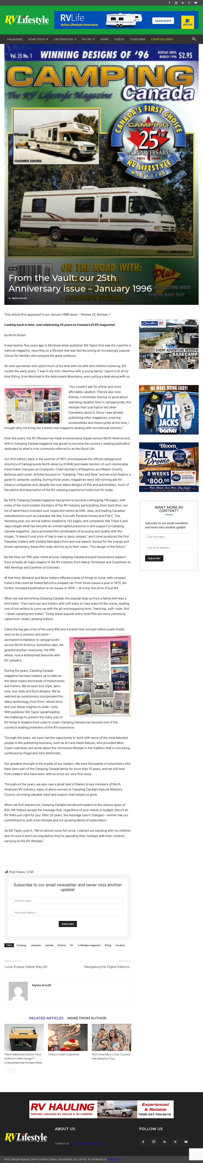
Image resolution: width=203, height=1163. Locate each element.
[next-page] (13, 1070)
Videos (119, 39)
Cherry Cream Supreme (63, 1054)
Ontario (62, 945)
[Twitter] (189, 3)
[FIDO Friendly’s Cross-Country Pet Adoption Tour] (111, 1037)
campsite (36, 945)
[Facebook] (169, 3)
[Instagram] (176, 3)
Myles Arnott (19, 298)
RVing (108, 945)
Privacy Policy (114, 1159)
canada (49, 945)
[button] (194, 39)
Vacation (120, 945)
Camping (21, 945)
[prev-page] (6, 1070)
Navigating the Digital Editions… (107, 967)
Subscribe (138, 39)
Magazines (15, 39)
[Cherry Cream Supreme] (67, 1037)
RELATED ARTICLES (46, 1018)
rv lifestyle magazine (89, 945)
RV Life (87, 39)
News (105, 39)
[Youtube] (196, 3)
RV (71, 945)
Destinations (63, 39)
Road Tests (36, 39)
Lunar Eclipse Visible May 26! (25, 967)
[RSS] (183, 3)
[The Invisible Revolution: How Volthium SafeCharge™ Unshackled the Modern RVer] (24, 1037)
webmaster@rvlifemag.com (87, 1143)
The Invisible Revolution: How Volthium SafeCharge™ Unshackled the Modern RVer (23, 1058)
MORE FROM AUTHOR (86, 1018)
